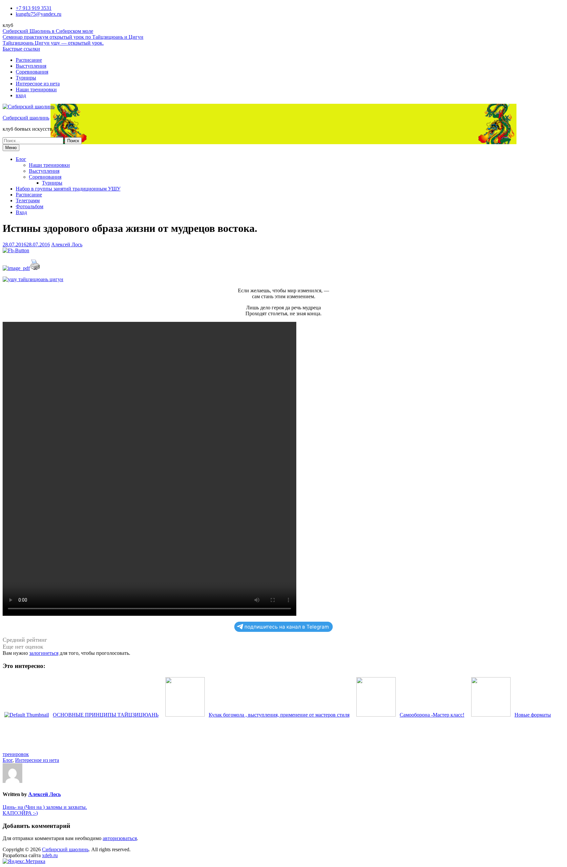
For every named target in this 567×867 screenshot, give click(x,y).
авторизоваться (120, 838)
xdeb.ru (50, 855)
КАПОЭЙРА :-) (20, 813)
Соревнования (32, 72)
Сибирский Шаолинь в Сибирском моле (48, 31)
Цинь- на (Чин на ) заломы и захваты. (45, 807)
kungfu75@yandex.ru (38, 14)
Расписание (29, 60)
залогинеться (43, 653)
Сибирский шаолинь (26, 118)
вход (21, 95)
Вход (21, 212)
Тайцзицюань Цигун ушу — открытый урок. (53, 43)
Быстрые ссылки (21, 49)
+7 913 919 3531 (34, 8)
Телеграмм (28, 200)
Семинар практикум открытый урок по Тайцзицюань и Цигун (73, 37)
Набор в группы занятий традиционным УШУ (68, 188)
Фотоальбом (29, 206)
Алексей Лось (66, 244)
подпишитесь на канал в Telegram (286, 627)
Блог (21, 159)
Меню (11, 147)
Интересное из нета (38, 83)
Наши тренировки (36, 89)
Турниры (26, 77)
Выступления (31, 66)
